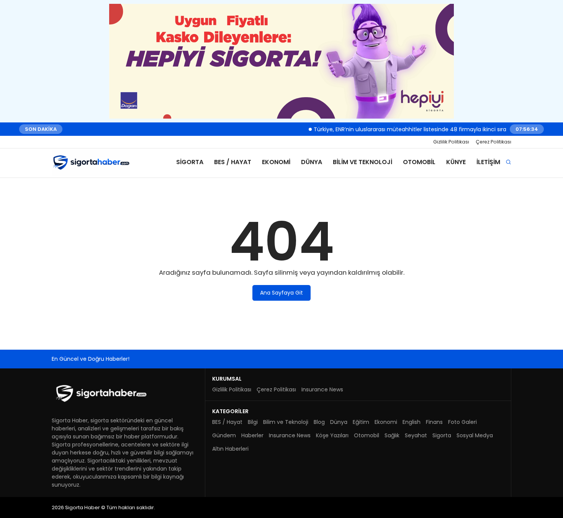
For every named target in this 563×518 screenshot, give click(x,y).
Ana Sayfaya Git (281, 292)
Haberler (252, 435)
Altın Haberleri (230, 449)
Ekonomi (276, 162)
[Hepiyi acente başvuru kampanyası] (281, 61)
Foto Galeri (462, 422)
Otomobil (419, 162)
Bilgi (253, 422)
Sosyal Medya (475, 435)
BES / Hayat (232, 162)
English (412, 422)
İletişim (488, 162)
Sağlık (392, 435)
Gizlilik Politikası (451, 141)
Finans (434, 422)
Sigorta (189, 162)
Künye (456, 162)
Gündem (224, 435)
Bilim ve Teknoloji (362, 162)
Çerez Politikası (493, 141)
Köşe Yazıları (332, 435)
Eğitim (361, 422)
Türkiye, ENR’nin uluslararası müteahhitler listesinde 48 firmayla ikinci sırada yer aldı (416, 129)
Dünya (311, 162)
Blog (319, 422)
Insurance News (322, 389)
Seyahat (416, 435)
